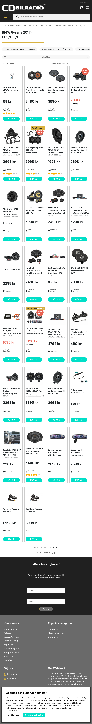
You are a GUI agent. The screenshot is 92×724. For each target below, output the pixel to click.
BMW (31, 25)
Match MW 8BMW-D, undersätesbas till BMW (56, 90)
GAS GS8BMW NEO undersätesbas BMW (79, 270)
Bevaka (11, 539)
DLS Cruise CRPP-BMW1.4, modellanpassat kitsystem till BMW (11, 151)
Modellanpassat (18, 25)
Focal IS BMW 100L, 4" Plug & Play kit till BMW (80, 90)
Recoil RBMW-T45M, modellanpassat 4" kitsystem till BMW (35, 331)
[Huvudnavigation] (6, 17)
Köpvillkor (8, 644)
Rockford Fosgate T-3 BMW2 (34, 510)
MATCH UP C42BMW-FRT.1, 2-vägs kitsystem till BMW (56, 211)
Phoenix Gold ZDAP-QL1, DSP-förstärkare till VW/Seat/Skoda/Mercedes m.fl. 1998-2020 (57, 333)
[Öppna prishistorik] (77, 104)
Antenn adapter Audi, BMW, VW (78, 391)
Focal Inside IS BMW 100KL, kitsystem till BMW (35, 210)
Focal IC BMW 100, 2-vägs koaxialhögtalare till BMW (12, 392)
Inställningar (13, 715)
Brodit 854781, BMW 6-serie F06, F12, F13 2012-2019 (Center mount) (12, 453)
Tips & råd (9, 656)
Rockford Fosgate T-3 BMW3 (11, 510)
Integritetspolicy (12, 652)
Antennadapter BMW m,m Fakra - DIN (11, 90)
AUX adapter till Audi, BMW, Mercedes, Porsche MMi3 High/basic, (12, 332)
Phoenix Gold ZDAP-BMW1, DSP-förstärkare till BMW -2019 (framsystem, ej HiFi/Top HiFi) (80, 211)
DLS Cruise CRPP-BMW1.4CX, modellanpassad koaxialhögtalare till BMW (12, 212)
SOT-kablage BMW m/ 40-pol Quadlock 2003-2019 (56, 271)
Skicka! (46, 609)
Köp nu (33, 179)
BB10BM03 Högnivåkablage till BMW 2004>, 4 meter (79, 333)
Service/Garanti (11, 637)
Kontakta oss (82, 2)
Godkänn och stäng (34, 715)
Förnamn (30, 597)
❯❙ (53, 552)
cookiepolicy (11, 710)
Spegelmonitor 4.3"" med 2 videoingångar (55, 452)
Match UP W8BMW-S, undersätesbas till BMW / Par (35, 451)
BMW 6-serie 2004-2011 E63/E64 (20, 49)
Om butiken (53, 637)
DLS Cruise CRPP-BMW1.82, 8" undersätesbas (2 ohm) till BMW (56, 151)
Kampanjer (53, 629)
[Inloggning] (81, 7)
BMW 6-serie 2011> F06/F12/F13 (70, 25)
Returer (7, 633)
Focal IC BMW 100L (12, 269)
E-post (29, 586)
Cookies (8, 660)
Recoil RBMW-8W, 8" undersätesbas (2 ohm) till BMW (35, 90)
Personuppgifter (12, 648)
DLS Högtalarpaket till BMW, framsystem (34, 150)
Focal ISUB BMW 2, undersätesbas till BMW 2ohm (56, 391)
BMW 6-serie (44, 25)
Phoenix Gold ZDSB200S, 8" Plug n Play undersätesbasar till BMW (35, 392)
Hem (4, 25)
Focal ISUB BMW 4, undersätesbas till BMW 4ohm (79, 150)
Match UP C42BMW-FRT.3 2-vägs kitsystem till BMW (34, 271)
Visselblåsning (11, 640)
